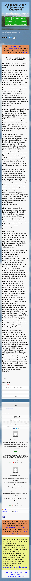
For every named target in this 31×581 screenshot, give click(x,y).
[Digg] (12, 428)
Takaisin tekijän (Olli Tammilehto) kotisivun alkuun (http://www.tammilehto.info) (15, 574)
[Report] (17, 462)
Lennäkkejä (22, 21)
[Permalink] (19, 462)
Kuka (15, 24)
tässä (25, 52)
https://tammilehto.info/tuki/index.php (15, 567)
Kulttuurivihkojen (14, 48)
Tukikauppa (22, 24)
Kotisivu (8, 18)
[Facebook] (14, 428)
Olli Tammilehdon (14, 46)
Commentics (10, 408)
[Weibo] (19, 428)
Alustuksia (9, 21)
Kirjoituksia (16, 18)
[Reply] (21, 462)
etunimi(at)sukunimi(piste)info (15, 527)
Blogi (15, 21)
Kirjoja (23, 18)
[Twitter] (16, 428)
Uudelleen (9, 24)
